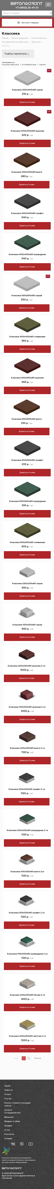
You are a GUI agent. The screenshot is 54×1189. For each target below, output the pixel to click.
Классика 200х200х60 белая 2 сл (27, 995)
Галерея (8, 1126)
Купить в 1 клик (27, 102)
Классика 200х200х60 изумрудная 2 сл (27, 831)
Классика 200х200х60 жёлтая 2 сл (27, 1036)
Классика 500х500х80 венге (27, 419)
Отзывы (8, 1139)
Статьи (7, 1099)
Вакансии (9, 1117)
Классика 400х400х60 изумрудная (27, 255)
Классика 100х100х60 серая (27, 625)
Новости (8, 1090)
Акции (7, 1086)
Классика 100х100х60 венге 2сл (27, 872)
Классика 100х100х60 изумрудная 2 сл (27, 954)
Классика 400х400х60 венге (26, 172)
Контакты (9, 1134)
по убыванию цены (29, 64)
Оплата (8, 1110)
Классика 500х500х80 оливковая (27, 543)
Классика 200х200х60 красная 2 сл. (27, 666)
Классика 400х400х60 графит (27, 213)
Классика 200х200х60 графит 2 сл (27, 789)
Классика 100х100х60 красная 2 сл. (27, 707)
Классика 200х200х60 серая (27, 584)
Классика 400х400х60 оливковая (27, 337)
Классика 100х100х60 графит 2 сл (27, 913)
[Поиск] (51, 13)
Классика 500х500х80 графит (27, 460)
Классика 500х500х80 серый (26, 296)
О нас (7, 1130)
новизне (42, 64)
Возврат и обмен (12, 1121)
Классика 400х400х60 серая (27, 90)
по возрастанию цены (10, 64)
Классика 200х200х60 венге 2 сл (27, 748)
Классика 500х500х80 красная (27, 378)
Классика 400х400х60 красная (27, 131)
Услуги (7, 1094)
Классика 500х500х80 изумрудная (27, 501)
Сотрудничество (12, 1113)
